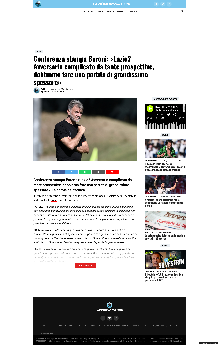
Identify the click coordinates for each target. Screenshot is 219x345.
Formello (133, 11)
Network (173, 325)
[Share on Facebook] (58, 172)
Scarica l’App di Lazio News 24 (54, 325)
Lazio (54, 200)
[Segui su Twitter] (109, 318)
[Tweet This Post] (72, 172)
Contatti (72, 325)
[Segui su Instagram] (116, 318)
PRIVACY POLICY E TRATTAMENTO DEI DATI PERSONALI (109, 325)
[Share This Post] (85, 172)
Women (100, 11)
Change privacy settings (208, 343)
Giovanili (110, 11)
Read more (84, 266)
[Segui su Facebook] (102, 318)
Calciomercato (88, 11)
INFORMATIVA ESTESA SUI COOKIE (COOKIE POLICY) (149, 325)
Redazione (83, 325)
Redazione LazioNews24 (54, 92)
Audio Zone (121, 11)
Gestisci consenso (46, 333)
